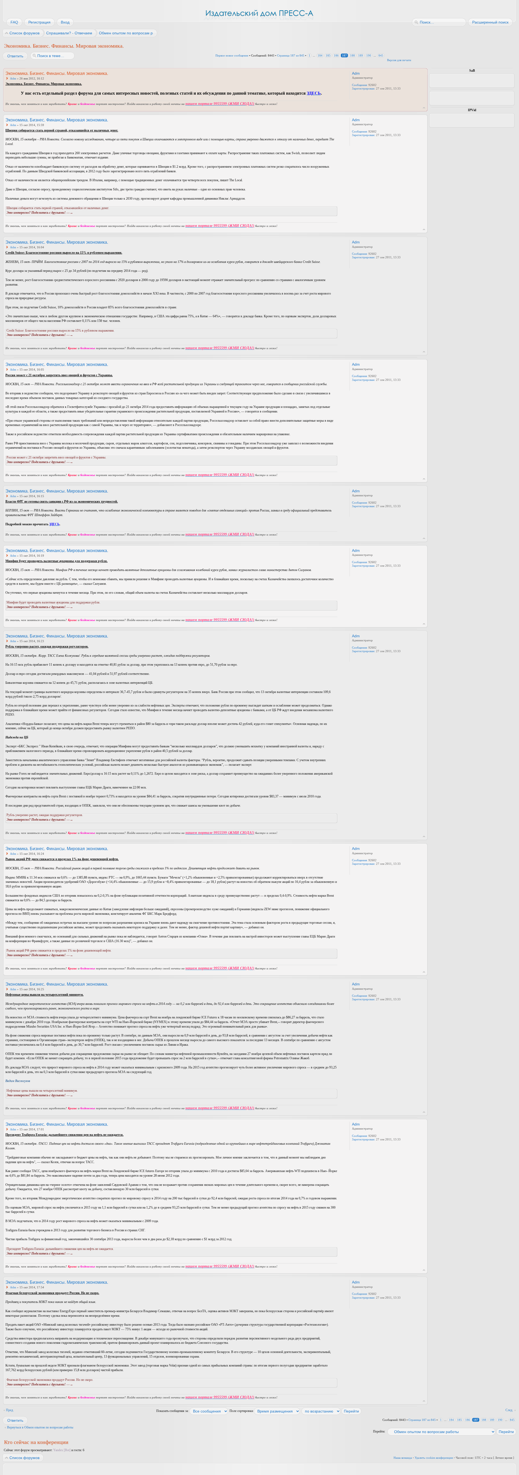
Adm (13, 78)
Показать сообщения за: (172, 1411)
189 (360, 55)
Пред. (10, 1410)
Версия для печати (399, 60)
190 (368, 55)
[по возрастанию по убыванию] (331, 1411)
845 (380, 55)
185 (328, 55)
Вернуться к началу (423, 107)
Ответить (15, 56)
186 (336, 55)
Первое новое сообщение (231, 55)
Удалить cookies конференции (434, 1457)
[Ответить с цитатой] (323, 73)
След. (509, 1410)
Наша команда (403, 1457)
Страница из (290, 55)
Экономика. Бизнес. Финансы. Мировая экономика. (64, 46)
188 (352, 55)
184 (320, 55)
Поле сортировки (241, 1411)
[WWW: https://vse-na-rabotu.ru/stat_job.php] (354, 95)
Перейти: (379, 1431)
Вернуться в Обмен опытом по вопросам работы (40, 1427)
